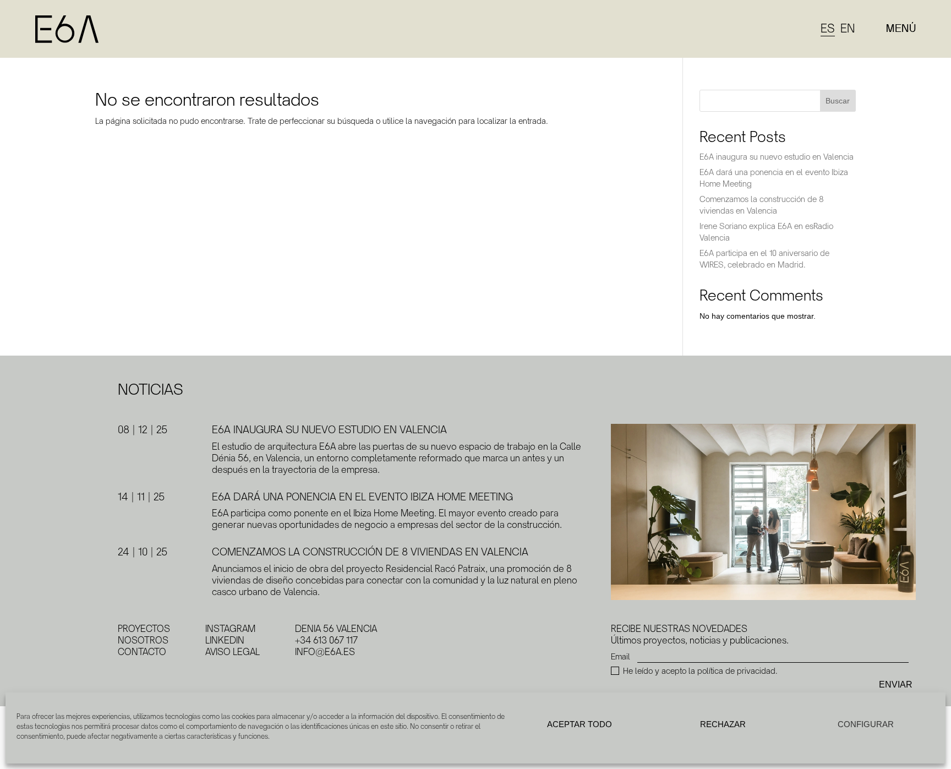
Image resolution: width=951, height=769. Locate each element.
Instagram (230, 629)
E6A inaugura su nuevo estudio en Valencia (776, 156)
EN (847, 28)
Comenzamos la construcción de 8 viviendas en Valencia (370, 552)
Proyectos (144, 629)
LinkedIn (224, 640)
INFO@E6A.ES (325, 652)
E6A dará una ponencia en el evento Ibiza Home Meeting (362, 497)
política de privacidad (736, 671)
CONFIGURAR (866, 724)
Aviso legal (232, 652)
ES (828, 28)
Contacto (142, 652)
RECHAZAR (723, 724)
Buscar (838, 100)
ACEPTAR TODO (579, 724)
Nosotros (143, 640)
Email (620, 656)
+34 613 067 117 (326, 640)
